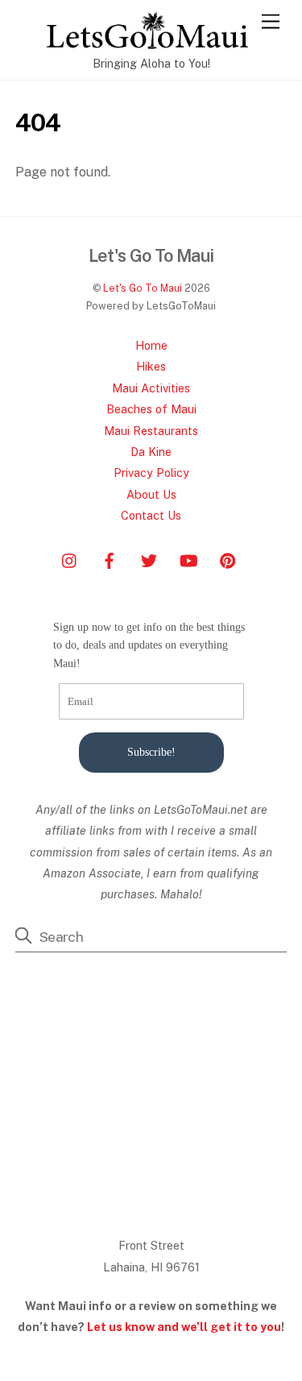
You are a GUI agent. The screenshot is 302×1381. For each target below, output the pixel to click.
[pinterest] (228, 559)
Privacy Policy (151, 472)
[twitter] (149, 559)
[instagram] (70, 559)
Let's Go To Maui (142, 288)
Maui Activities (151, 388)
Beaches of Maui (151, 409)
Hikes (151, 366)
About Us (151, 494)
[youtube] (188, 559)
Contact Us (151, 515)
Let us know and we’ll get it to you (184, 1326)
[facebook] (109, 559)
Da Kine (151, 451)
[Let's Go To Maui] (147, 42)
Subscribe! (151, 752)
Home (151, 345)
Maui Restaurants (151, 431)
